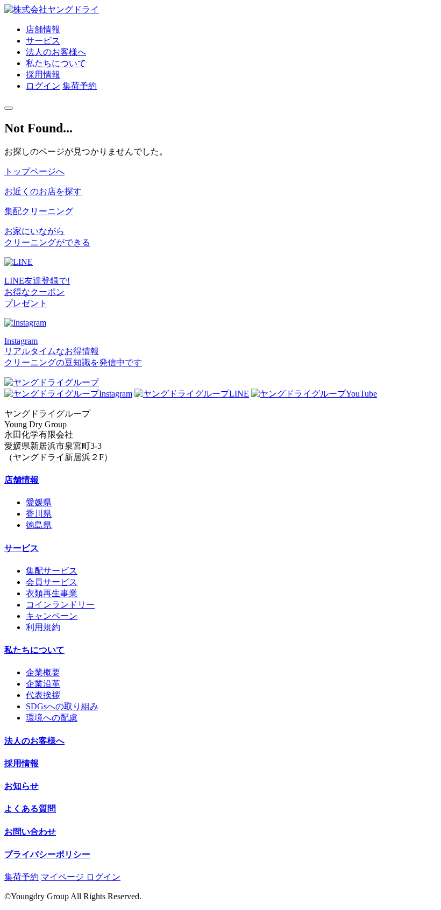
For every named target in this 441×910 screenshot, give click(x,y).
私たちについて (56, 63)
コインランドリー (60, 604)
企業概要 (43, 672)
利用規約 (43, 627)
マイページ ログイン (80, 876)
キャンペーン (51, 615)
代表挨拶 (43, 695)
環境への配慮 (51, 717)
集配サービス (51, 570)
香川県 (39, 513)
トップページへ (34, 171)
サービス (43, 40)
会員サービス (51, 582)
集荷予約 (79, 85)
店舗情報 (43, 29)
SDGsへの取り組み (62, 706)
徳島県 (39, 525)
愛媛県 (39, 502)
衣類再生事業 (51, 593)
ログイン (43, 85)
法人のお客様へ (56, 52)
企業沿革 (43, 683)
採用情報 (43, 74)
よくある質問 (30, 808)
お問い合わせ (30, 831)
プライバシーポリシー (47, 854)
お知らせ (21, 786)
